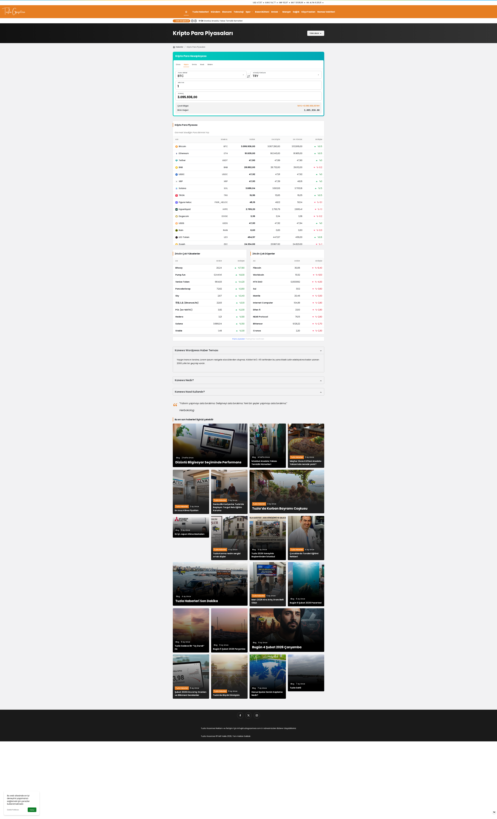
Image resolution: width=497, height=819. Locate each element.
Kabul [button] (32, 810)
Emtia (194, 64)
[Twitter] (248, 715)
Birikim (210, 64)
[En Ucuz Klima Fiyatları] (191, 492)
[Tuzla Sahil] (306, 672)
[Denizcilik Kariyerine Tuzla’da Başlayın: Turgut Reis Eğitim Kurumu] (229, 492)
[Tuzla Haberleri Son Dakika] (210, 584)
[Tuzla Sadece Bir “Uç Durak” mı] (191, 630)
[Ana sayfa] (186, 12)
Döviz (178, 64)
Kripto (186, 64)
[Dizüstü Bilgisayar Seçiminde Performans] (210, 445)
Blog (178, 457)
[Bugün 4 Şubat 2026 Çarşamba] (287, 630)
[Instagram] (257, 715)
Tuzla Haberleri (297, 457)
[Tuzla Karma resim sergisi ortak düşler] (229, 538)
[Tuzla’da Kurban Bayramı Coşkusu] (287, 491)
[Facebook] (240, 715)
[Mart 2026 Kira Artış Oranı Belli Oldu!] (268, 584)
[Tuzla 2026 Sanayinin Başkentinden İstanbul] (268, 538)
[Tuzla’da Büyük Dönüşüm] (229, 676)
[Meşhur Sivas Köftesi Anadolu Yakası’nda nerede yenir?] (306, 446)
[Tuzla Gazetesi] (13, 11)
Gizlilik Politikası (13, 810)
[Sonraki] (195, 20)
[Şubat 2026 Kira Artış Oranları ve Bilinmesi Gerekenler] (191, 676)
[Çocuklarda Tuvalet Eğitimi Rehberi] (306, 538)
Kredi (202, 64)
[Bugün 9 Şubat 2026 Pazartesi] (306, 584)
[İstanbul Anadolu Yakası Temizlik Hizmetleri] (268, 446)
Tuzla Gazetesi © (209, 736)
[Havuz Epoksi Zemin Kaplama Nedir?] (268, 676)
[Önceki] (192, 20)
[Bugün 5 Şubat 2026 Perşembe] (229, 630)
